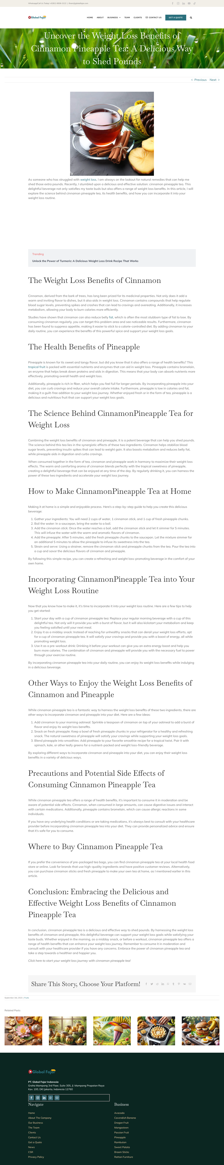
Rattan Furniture (123, 1156)
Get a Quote (35, 1142)
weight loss (88, 179)
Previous (200, 80)
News (31, 1147)
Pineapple (120, 1137)
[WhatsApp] (168, 984)
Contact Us (34, 1137)
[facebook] (31, 1097)
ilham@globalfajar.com (78, 3)
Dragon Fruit (121, 1122)
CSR (30, 1152)
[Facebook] (146, 984)
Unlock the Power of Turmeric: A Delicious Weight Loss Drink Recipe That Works (85, 261)
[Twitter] (152, 984)
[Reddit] (157, 984)
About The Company (40, 1117)
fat (111, 317)
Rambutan (120, 1142)
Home (31, 1112)
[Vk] (184, 984)
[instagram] (37, 1097)
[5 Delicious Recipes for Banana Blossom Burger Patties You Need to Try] (200, 1018)
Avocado (119, 1112)
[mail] (57, 1097)
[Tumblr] (173, 984)
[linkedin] (44, 1097)
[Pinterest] (179, 984)
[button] (191, 17)
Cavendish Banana (125, 1117)
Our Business (35, 1122)
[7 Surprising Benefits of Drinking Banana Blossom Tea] (23, 1018)
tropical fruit (36, 367)
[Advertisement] (112, 224)
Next (213, 80)
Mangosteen (121, 1127)
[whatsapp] (50, 1097)
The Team (33, 1127)
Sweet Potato (122, 1147)
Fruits (26, 998)
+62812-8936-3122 (58, 3)
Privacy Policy (36, 1156)
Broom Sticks (121, 1152)
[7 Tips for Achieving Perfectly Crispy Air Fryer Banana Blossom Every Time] (156, 1018)
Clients (32, 1132)
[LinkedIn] (162, 984)
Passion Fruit (121, 1132)
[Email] (190, 984)
